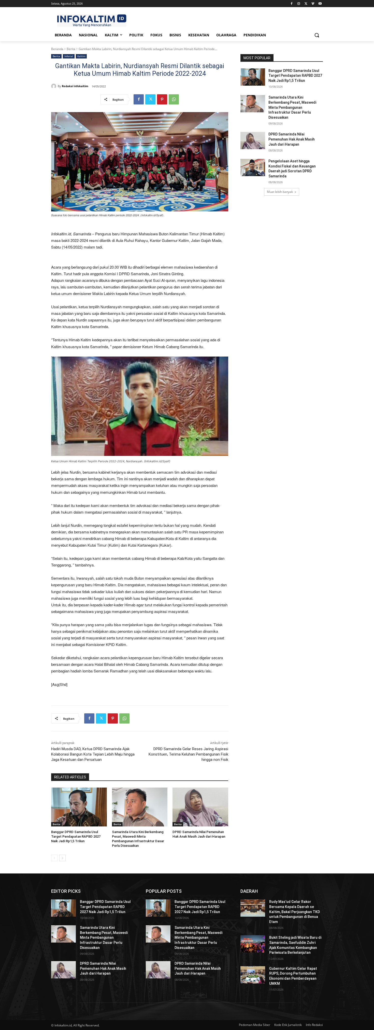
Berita (71, 49)
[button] (317, 35)
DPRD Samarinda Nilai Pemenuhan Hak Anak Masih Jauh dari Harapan (291, 139)
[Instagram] (299, 4)
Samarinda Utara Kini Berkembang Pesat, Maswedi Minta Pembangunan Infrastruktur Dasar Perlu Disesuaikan (292, 107)
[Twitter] (306, 4)
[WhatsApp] (174, 99)
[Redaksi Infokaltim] (54, 86)
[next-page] (62, 858)
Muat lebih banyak (280, 192)
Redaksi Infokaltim (75, 86)
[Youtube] (320, 4)
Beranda (57, 49)
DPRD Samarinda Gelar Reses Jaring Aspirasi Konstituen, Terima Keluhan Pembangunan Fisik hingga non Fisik (188, 754)
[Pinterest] (162, 99)
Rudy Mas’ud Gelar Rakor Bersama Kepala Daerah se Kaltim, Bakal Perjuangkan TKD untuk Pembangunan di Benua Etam (294, 912)
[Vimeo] (313, 4)
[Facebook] (292, 4)
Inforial (68, 56)
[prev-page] (54, 858)
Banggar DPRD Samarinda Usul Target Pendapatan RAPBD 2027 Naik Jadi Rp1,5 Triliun (75, 836)
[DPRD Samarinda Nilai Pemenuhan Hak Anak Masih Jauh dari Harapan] (200, 807)
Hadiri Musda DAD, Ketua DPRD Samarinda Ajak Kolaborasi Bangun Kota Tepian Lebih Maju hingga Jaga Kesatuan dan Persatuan (93, 754)
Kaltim (81, 56)
